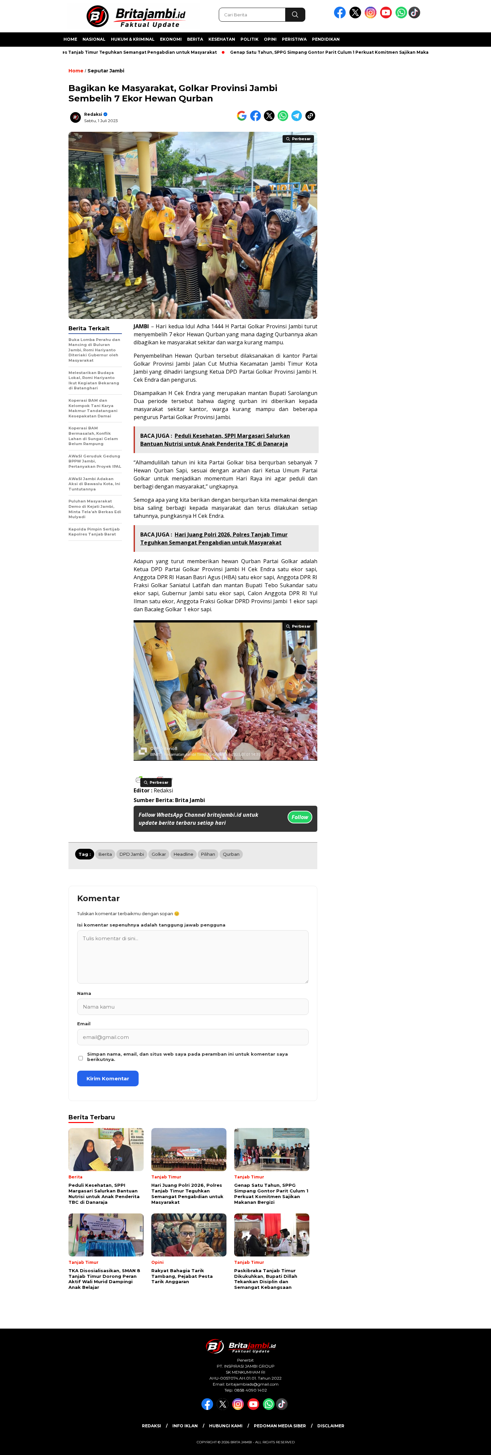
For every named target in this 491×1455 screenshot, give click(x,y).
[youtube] (387, 16)
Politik (249, 39)
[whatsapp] (401, 16)
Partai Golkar (248, 326)
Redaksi (93, 114)
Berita (195, 39)
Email (84, 1023)
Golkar (159, 854)
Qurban (204, 355)
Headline (183, 854)
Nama (84, 993)
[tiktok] (415, 16)
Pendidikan (326, 39)
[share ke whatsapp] (284, 119)
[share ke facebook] (257, 119)
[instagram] (372, 16)
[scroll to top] (470, 1444)
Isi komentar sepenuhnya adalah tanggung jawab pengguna (151, 925)
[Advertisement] (460, 164)
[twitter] (356, 16)
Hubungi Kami (225, 1425)
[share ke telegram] (298, 119)
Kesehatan (221, 39)
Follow (300, 817)
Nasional (94, 39)
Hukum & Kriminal (133, 39)
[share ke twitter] (271, 119)
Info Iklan (185, 1425)
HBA (229, 577)
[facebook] (341, 16)
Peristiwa (294, 39)
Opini (270, 39)
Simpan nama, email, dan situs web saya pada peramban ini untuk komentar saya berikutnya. (187, 1056)
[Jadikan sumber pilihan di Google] (243, 119)
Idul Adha (197, 326)
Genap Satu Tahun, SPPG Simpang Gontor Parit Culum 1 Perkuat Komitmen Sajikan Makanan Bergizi (310, 52)
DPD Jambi (132, 854)
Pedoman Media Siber (280, 1425)
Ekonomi (171, 39)
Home (70, 39)
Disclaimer (330, 1425)
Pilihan (208, 854)
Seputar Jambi (106, 71)
